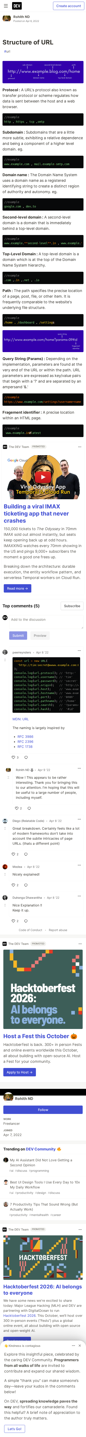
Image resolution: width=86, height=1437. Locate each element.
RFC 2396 (25, 741)
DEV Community (41, 1149)
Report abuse (58, 930)
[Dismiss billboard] (80, 1345)
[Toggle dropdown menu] (79, 447)
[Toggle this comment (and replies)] (5, 659)
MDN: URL (21, 719)
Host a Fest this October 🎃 (40, 1036)
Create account (68, 6)
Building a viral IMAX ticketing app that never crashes (36, 513)
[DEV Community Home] (17, 6)
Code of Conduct (30, 930)
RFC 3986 (25, 736)
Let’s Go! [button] (15, 1429)
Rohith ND (21, 17)
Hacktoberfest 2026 (19, 1315)
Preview (40, 635)
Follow (43, 1110)
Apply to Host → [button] (20, 1072)
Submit (18, 635)
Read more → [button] (17, 588)
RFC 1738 (25, 746)
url (7, 51)
